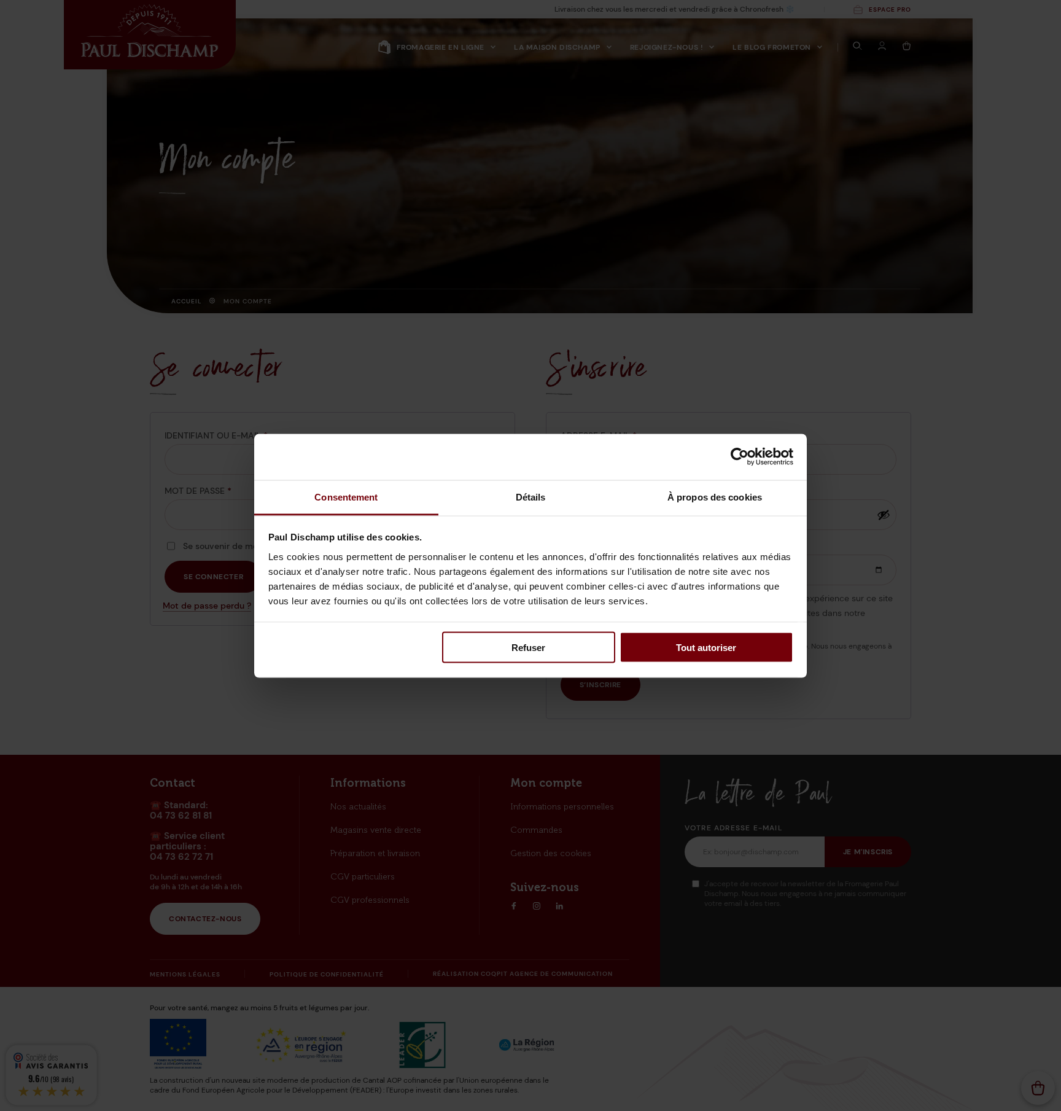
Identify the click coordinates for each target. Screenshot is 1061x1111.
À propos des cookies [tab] (714, 496)
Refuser (528, 647)
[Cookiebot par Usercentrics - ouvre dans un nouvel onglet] (739, 457)
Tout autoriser (706, 647)
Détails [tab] (531, 496)
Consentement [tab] (346, 496)
